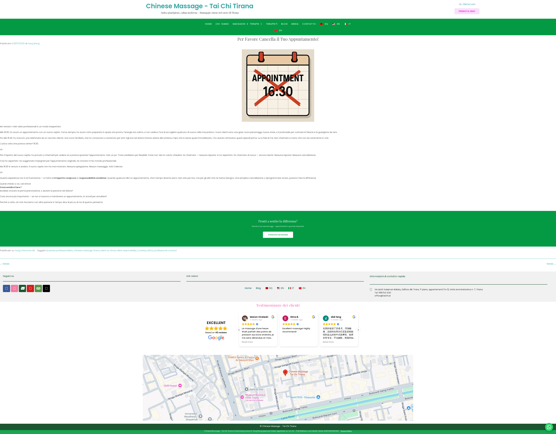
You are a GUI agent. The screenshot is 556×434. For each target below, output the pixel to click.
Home (208, 23)
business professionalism (59, 250)
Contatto (309, 23)
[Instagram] (14, 288)
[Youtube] (30, 288)
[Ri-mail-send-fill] (22, 288)
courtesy (141, 250)
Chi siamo (222, 23)
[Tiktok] (46, 288)
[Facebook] (6, 288)
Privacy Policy (346, 431)
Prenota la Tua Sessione (278, 235)
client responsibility (126, 250)
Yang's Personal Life (25, 250)
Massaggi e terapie (246, 23)
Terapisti (272, 23)
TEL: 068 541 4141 (467, 4)
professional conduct (165, 250)
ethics (150, 250)
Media (295, 23)
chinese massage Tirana (87, 250)
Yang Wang (34, 43)
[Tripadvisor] (38, 288)
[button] (247, 24)
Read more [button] (247, 342)
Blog (284, 23)
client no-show (108, 250)
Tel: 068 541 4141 (383, 292)
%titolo (551, 263)
